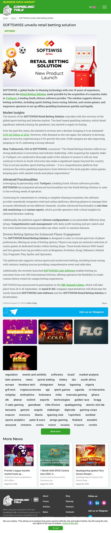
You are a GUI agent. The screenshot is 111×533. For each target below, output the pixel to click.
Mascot (9, 415)
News (13, 18)
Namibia (93, 425)
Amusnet (10, 425)
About (45, 496)
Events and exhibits (34, 374)
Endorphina (27, 394)
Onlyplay (10, 394)
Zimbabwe (26, 425)
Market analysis (89, 374)
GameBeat (34, 404)
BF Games (79, 425)
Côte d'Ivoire (52, 404)
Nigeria (89, 384)
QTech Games (62, 389)
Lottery (63, 379)
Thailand (77, 420)
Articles (46, 507)
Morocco (24, 415)
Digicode (69, 409)
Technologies (62, 399)
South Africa (88, 379)
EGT (48, 389)
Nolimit (31, 399)
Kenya (61, 384)
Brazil (71, 374)
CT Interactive (97, 389)
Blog (68, 496)
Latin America (13, 379)
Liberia (38, 415)
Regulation (11, 374)
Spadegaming (73, 404)
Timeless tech (26, 384)
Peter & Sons (37, 420)
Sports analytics (15, 420)
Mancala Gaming (76, 394)
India (59, 394)
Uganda (79, 389)
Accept (56, 528)
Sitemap (69, 501)
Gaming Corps (88, 409)
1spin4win (74, 415)
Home (5, 18)
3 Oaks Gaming (14, 404)
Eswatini (92, 420)
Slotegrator (46, 384)
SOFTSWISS (10, 31)
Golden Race (82, 399)
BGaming (75, 384)
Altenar (17, 399)
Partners (70, 507)
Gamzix (24, 409)
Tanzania (10, 409)
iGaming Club (55, 415)
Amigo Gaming (59, 420)
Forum (46, 501)
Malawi (52, 425)
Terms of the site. (70, 523)
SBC (74, 379)
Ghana (95, 394)
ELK (7, 399)
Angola (38, 409)
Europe (9, 384)
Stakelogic (53, 409)
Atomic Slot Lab (95, 404)
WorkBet (90, 415)
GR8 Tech (10, 389)
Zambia (40, 425)
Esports (44, 399)
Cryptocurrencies (30, 389)
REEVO (29, 379)
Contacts (70, 512)
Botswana (45, 394)
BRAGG (97, 399)
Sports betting (46, 379)
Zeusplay (65, 425)
